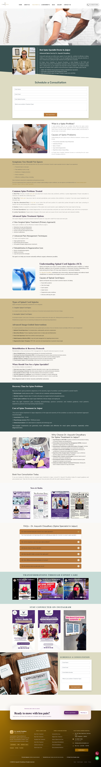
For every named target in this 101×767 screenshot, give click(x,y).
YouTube (16, 747)
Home (20, 4)
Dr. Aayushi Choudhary (46, 272)
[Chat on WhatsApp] (97, 758)
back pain (32, 194)
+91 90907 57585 (79, 739)
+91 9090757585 (93, 5)
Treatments (35, 4)
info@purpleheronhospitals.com (82, 743)
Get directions (81, 750)
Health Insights (80, 762)
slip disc (33, 202)
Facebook (21, 747)
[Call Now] (97, 753)
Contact (85, 762)
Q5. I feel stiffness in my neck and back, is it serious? (35, 560)
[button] (87, 589)
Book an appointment (71, 712)
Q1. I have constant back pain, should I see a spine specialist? (37, 531)
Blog (53, 4)
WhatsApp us (84, 712)
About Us (27, 4)
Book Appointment (50, 114)
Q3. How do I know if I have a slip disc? (31, 548)
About (75, 762)
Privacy (89, 762)
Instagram (12, 747)
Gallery (59, 4)
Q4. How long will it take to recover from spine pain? (35, 554)
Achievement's (45, 4)
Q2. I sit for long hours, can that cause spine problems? (36, 542)
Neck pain (23, 198)
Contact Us (67, 4)
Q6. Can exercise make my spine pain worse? (33, 566)
